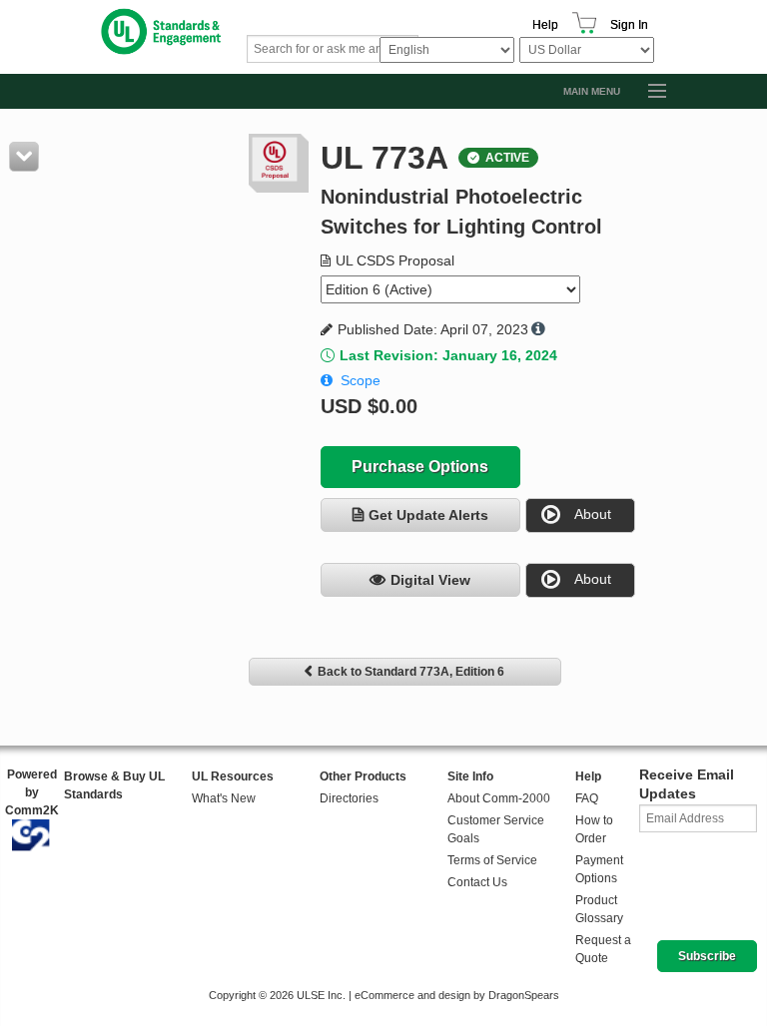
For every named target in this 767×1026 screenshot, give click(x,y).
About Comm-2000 (498, 798)
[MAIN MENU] (648, 92)
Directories (349, 798)
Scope (361, 380)
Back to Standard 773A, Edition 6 (411, 672)
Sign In (629, 25)
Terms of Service (492, 860)
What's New (224, 798)
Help (545, 25)
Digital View (430, 580)
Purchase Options (420, 466)
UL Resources (233, 776)
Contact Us (477, 882)
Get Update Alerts (428, 515)
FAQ (586, 798)
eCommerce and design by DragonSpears (457, 995)
